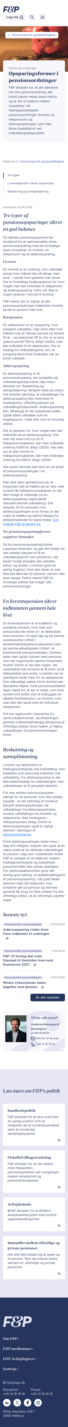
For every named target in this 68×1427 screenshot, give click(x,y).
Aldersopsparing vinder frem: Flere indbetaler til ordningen (26, 931)
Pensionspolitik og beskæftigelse (33, 35)
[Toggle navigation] (42, 17)
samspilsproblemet (17, 834)
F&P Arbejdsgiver (18, 1359)
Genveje (10, 1369)
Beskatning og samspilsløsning (28, 191)
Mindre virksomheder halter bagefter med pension (24, 985)
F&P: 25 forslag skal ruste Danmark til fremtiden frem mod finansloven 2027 (28, 960)
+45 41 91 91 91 (14, 1393)
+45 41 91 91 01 (42, 1393)
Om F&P (10, 1339)
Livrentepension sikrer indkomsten (31, 183)
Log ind (12, 17)
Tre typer (14, 175)
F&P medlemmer (17, 1349)
